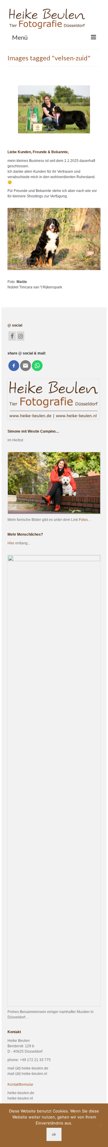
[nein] (101, 1125)
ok (54, 1134)
